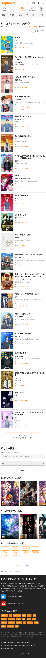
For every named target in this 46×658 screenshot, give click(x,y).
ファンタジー (17, 615)
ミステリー (11, 619)
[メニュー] (43, 3)
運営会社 (3, 642)
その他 (36, 622)
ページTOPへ (24, 566)
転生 (5, 552)
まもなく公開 (32, 10)
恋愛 (24, 615)
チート (5, 548)
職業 (24, 619)
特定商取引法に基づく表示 (9, 645)
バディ (35, 548)
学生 (15, 552)
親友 (5, 556)
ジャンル (23, 10)
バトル (29, 615)
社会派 (29, 619)
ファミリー (11, 622)
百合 (17, 626)
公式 (41, 10)
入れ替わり (10, 626)
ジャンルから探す (18, 571)
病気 (15, 548)
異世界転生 (35, 552)
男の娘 (25, 548)
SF (10, 615)
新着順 (41, 26)
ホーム (4, 10)
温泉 (25, 552)
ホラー (18, 619)
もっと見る (23, 436)
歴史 (34, 619)
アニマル (19, 622)
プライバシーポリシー (22, 642)
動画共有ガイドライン (8, 648)
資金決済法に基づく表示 (26, 645)
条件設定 (40, 31)
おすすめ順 (33, 26)
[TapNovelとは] (38, 3)
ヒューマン (4, 615)
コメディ (4, 619)
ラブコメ (15, 556)
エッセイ (30, 622)
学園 (34, 615)
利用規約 (11, 642)
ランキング (14, 10)
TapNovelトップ (6, 571)
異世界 (3, 626)
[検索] (28, 3)
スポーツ (4, 622)
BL (27, 571)
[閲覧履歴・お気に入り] (33, 3)
